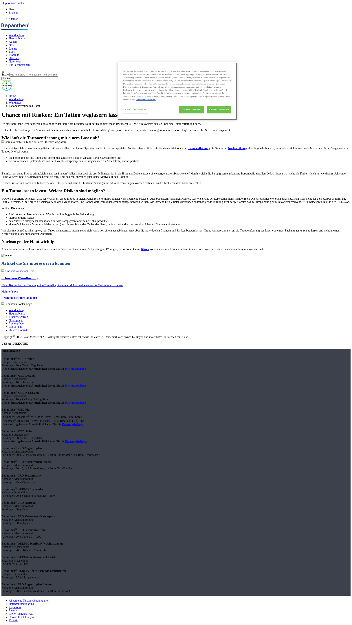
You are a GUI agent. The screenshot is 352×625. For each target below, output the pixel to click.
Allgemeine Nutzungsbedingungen (29, 600)
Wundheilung (16, 35)
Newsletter (15, 61)
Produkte (14, 54)
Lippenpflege (16, 323)
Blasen (145, 249)
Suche (5, 74)
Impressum (15, 607)
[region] (177, 91)
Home (12, 96)
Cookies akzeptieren (219, 109)
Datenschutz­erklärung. (146, 99)
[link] (176, 281)
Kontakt (13, 620)
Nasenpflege (16, 320)
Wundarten (15, 102)
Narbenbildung (237, 148)
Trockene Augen (18, 316)
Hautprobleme (17, 38)
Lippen (13, 48)
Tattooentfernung (199, 148)
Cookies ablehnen (191, 109)
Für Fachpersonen (19, 64)
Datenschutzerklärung (21, 603)
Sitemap (13, 18)
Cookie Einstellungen (135, 109)
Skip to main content (13, 3)
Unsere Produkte (18, 330)
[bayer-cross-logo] (6, 89)
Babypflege (15, 326)
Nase (12, 45)
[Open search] (2, 72)
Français (14, 12)
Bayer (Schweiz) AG (21, 613)
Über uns (14, 58)
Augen (13, 41)
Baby (12, 51)
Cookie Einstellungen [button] (21, 617)
